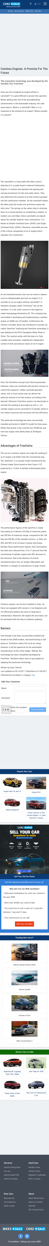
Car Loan (7, 1171)
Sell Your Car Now (24, 924)
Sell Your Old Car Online (24, 876)
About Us (31, 1202)
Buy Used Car (19, 11)
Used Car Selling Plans (12, 1167)
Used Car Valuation (11, 1179)
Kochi (38, 1171)
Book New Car (9, 1198)
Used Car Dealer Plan (11, 1175)
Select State (31, 4)
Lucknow (37, 1179)
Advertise (31, 1206)
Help (30, 1198)
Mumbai (31, 1167)
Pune (38, 1167)
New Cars (38, 11)
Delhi (30, 1179)
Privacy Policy (38, 1210)
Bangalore (32, 1175)
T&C (29, 1210)
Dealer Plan (29, 11)
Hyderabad (42, 1175)
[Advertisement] (24, 40)
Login (39, 4)
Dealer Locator (9, 1206)
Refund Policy (39, 1198)
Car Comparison (10, 1202)
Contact (39, 1202)
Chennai (31, 1171)
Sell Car (10, 11)
